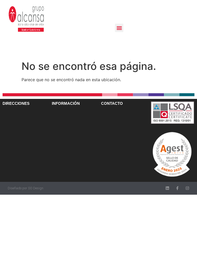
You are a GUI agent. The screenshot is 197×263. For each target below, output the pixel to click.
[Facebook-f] (177, 188)
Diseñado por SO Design (25, 188)
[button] (119, 28)
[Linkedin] (167, 188)
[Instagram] (187, 188)
